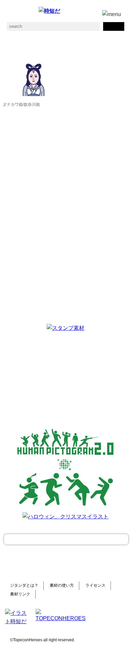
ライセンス (95, 585)
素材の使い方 (62, 585)
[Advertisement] (65, 377)
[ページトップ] (66, 539)
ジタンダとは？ (24, 585)
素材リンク (20, 594)
